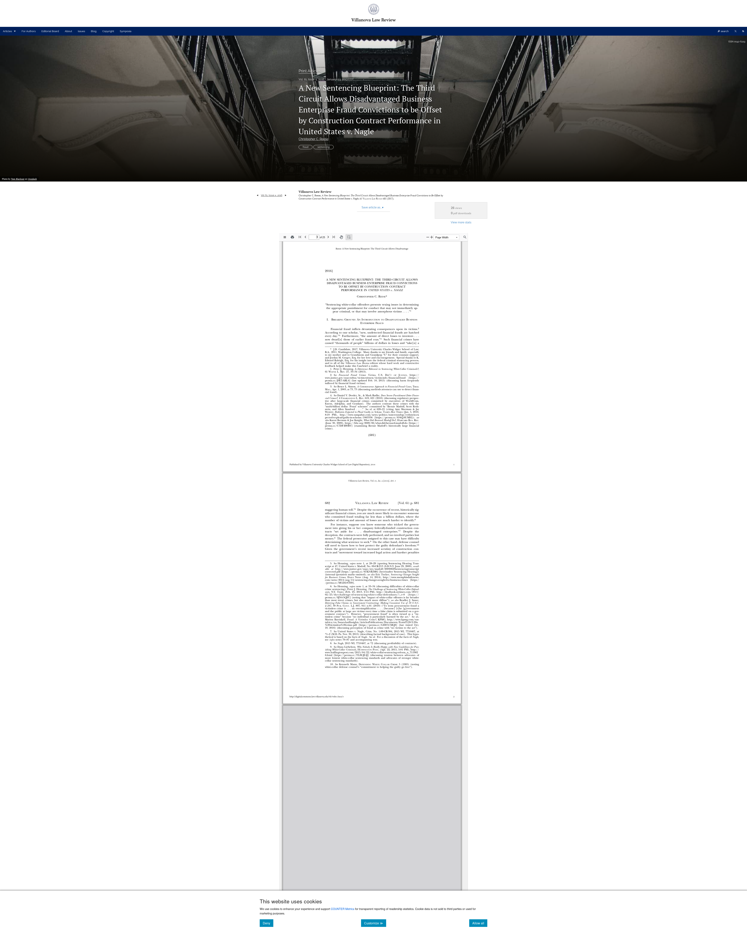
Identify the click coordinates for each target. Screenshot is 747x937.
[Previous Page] (305, 236)
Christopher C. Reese (313, 139)
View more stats (461, 222)
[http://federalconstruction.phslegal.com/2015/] (391, 852)
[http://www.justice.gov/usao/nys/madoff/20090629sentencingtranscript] (375, 568)
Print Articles (310, 71)
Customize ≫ (375, 923)
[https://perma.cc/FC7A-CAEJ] (366, 813)
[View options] (284, 237)
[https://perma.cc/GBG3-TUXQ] (369, 835)
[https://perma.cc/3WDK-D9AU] (386, 858)
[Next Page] (328, 236)
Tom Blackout (17, 179)
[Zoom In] (431, 237)
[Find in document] (464, 237)
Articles (7, 31)
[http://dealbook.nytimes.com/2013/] (396, 591)
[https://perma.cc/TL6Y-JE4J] (350, 655)
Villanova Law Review (315, 192)
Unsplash (32, 179)
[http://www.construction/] (404, 807)
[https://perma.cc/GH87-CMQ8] (377, 624)
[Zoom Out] (427, 237)
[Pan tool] (341, 237)
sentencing (323, 147)
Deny (268, 923)
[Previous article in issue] (257, 195)
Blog (93, 31)
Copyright (108, 31)
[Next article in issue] (286, 195)
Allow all (479, 923)
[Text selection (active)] (348, 237)
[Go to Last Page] (333, 236)
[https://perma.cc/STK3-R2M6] (358, 571)
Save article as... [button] (372, 207)
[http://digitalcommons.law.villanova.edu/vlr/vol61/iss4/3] (317, 696)
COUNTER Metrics (342, 909)
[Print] (292, 237)
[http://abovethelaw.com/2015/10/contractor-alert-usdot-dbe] (383, 832)
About (68, 31)
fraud (305, 147)
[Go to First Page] (300, 236)
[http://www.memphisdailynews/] (398, 577)
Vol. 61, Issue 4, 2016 (311, 79)
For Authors (29, 31)
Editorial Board (50, 31)
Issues (81, 31)
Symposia (125, 31)
